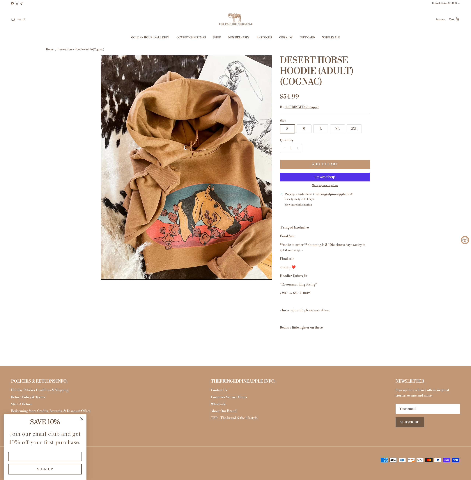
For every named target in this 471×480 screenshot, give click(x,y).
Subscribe (409, 422)
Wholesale (218, 404)
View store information (298, 204)
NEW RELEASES (238, 37)
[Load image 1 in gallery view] (186, 167)
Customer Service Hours (229, 397)
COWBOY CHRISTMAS (191, 37)
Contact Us (219, 390)
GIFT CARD (307, 37)
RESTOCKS (264, 37)
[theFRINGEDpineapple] (236, 19)
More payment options (325, 185)
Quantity (286, 140)
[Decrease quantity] (283, 148)
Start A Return (21, 404)
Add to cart (325, 164)
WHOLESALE (331, 37)
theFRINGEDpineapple (302, 107)
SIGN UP (45, 469)
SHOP (217, 37)
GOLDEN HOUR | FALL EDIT (150, 37)
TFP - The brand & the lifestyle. (234, 418)
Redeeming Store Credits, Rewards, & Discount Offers (51, 411)
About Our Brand (223, 411)
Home (50, 49)
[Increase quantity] (298, 148)
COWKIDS (286, 37)
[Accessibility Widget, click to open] (465, 240)
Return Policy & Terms (28, 397)
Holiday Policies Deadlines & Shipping (39, 390)
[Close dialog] (82, 419)
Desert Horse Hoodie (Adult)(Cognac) (80, 49)
